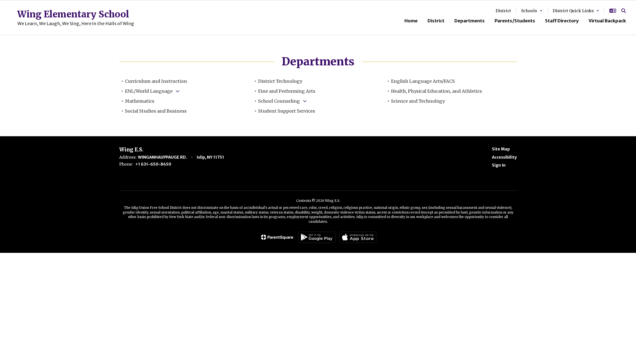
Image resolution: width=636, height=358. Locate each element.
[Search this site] (623, 10)
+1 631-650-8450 (153, 164)
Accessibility (504, 157)
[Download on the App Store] (357, 237)
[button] (532, 10)
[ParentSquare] (277, 237)
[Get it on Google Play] (316, 237)
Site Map (501, 148)
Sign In (499, 165)
